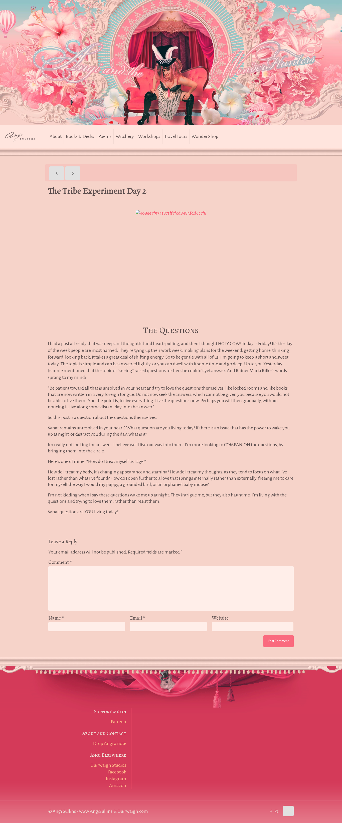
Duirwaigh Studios (108, 765)
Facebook (117, 771)
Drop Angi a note (109, 743)
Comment (60, 562)
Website (220, 618)
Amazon (117, 785)
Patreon (118, 721)
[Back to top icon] (288, 811)
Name (56, 618)
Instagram (116, 778)
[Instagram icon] (276, 811)
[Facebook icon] (271, 811)
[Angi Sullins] (22, 136)
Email (137, 618)
